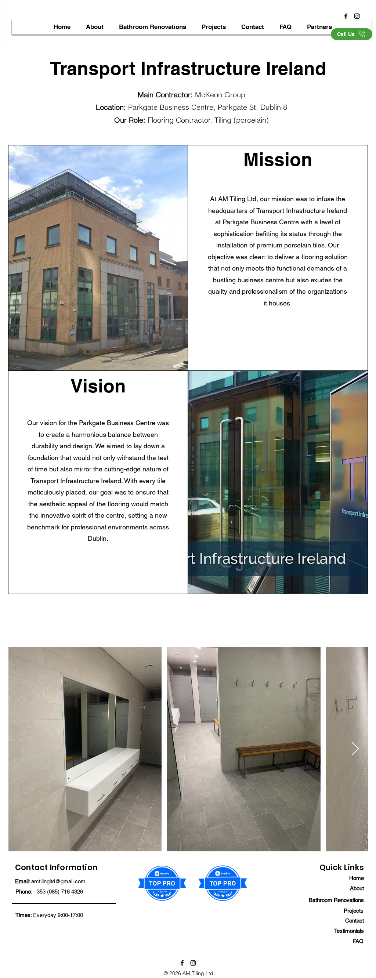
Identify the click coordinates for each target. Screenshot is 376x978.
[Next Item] (355, 749)
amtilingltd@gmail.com (58, 881)
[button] (213, 27)
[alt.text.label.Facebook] (346, 16)
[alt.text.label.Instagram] (357, 16)
